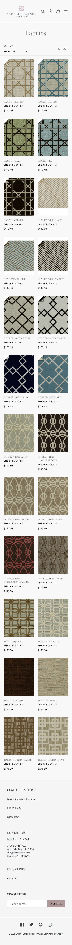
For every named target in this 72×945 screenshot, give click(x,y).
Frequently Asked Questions (22, 798)
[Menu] (66, 11)
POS (38, 934)
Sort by (8, 45)
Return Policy (14, 807)
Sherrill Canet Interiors (25, 934)
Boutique (12, 878)
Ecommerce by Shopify (53, 934)
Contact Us (13, 816)
